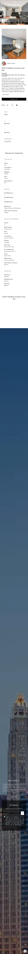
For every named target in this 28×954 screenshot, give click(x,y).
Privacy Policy (18, 824)
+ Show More (5, 94)
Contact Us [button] (14, 796)
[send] (22, 813)
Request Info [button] (14, 99)
